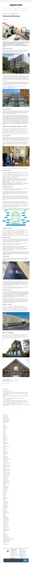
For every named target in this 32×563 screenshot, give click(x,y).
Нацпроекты (4, 490)
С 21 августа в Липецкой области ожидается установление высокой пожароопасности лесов (15, 401)
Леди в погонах (5, 477)
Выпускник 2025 (5, 442)
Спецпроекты (5, 531)
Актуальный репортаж (6, 421)
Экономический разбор (6, 541)
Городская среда (5, 452)
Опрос (4, 500)
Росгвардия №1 (5, 516)
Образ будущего (5, 497)
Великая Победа (5, 436)
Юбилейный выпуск (5, 544)
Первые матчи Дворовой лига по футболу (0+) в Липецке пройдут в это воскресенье (14, 400)
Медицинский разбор (6, 486)
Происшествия (5, 510)
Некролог (4, 495)
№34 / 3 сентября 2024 (5, 383)
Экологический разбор (6, 540)
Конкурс (4, 471)
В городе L (4, 428)
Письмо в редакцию (6, 502)
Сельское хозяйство (6, 520)
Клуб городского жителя (6, 466)
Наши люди (4, 492)
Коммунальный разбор (6, 13)
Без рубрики (4, 426)
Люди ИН (4, 485)
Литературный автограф (6, 482)
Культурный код (5, 476)
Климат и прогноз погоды (6, 465)
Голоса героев (5, 451)
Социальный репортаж (6, 526)
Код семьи (4, 467)
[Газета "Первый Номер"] (16, 5)
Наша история (5, 491)
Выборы (4, 441)
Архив (4, 423)
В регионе (4, 432)
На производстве (5, 487)
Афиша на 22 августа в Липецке (7, 399)
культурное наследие (6, 475)
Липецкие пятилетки (6, 481)
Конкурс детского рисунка (6, 472)
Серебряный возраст (6, 521)
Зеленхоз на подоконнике (6, 462)
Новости (4, 496)
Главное (4, 447)
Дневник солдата (5, 457)
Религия (4, 515)
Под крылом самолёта (6, 506)
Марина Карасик (7, 379)
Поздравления (5, 507)
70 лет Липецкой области (6, 418)
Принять (25, 560)
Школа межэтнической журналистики (8, 539)
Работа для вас (5, 511)
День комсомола (5, 456)
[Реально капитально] (16, 31)
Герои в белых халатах (6, 446)
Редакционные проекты (6, 512)
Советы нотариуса (5, 525)
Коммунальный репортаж (14, 13)
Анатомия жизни (5, 422)
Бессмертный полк (5, 427)
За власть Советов (5, 461)
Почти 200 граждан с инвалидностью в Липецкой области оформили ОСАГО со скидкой (15, 392)
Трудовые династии (5, 536)
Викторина (4, 437)
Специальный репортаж (6, 530)
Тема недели (5, 535)
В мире (4, 431)
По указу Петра (5, 505)
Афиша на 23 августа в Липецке (7, 391)
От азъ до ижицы (5, 501)
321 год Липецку (5, 416)
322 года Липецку (5, 417)
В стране (4, 433)
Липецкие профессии (6, 480)
